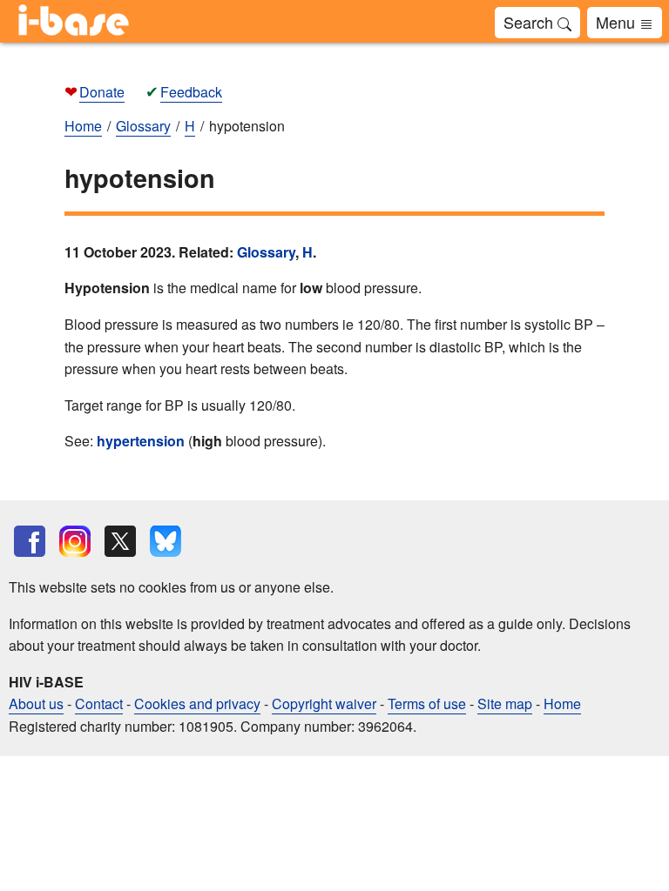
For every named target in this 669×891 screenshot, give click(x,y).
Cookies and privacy (197, 703)
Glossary (266, 252)
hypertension (141, 441)
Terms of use (427, 703)
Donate (102, 92)
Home (562, 703)
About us (36, 703)
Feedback (191, 92)
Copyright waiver (324, 703)
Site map (504, 703)
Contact (99, 703)
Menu (617, 21)
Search (530, 21)
